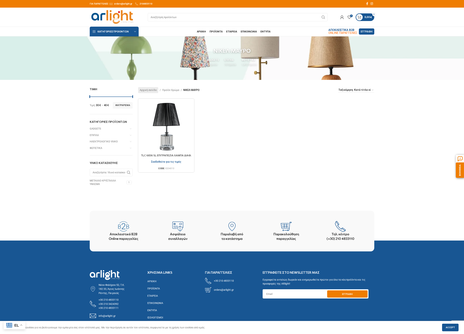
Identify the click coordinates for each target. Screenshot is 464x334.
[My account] (342, 17)
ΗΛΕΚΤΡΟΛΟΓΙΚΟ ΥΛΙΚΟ (104, 141)
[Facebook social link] (367, 4)
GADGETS (95, 128)
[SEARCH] (323, 17)
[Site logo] (112, 16)
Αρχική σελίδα (148, 90)
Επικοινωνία (155, 303)
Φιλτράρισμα (122, 105)
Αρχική (151, 281)
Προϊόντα (153, 288)
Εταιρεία (152, 295)
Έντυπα (152, 310)
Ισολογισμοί (155, 317)
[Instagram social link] (371, 4)
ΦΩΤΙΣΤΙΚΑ (96, 148)
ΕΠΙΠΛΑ (94, 135)
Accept (450, 327)
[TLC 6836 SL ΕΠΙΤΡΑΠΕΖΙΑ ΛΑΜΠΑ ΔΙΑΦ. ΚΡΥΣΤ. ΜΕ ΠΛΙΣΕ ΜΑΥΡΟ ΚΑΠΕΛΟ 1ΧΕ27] (166, 126)
